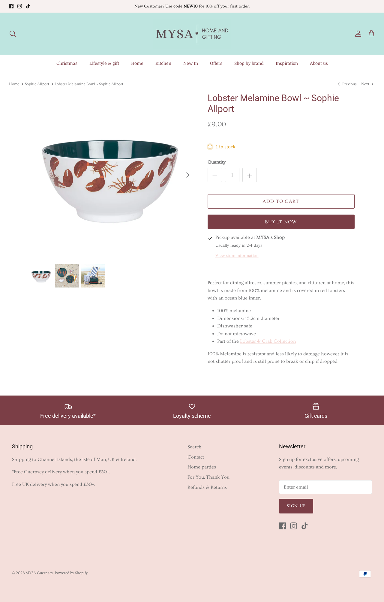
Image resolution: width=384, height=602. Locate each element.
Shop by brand (249, 63)
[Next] (187, 175)
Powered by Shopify (71, 573)
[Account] (357, 34)
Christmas (66, 63)
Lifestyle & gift (104, 63)
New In (190, 63)
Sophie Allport (37, 84)
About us (319, 63)
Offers (216, 63)
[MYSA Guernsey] (192, 34)
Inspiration (287, 63)
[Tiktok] (28, 6)
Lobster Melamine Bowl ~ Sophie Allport (89, 84)
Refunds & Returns (207, 487)
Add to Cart (280, 201)
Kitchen (163, 63)
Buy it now (281, 221)
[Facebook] (11, 6)
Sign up (296, 506)
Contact (196, 457)
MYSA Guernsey (39, 573)
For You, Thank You (209, 477)
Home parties (202, 467)
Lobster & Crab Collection (268, 341)
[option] (112, 175)
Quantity (217, 162)
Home (137, 63)
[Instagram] (19, 6)
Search (195, 447)
